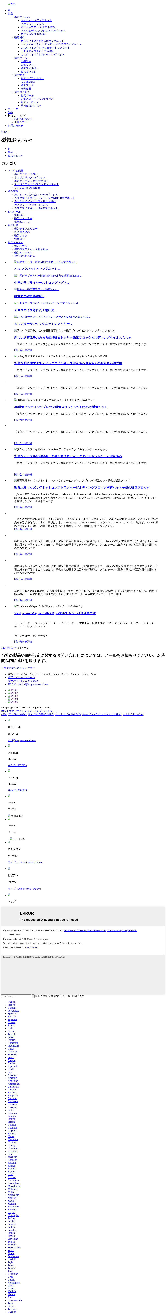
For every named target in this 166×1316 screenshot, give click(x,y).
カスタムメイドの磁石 (68, 714)
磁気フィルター (30, 68)
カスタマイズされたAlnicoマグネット (42, 40)
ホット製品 (7, 711)
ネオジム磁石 (22, 17)
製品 (10, 13)
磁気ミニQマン (29, 102)
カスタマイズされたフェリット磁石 (35, 201)
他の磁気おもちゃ (31, 105)
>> (15, 647)
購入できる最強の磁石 (41, 714)
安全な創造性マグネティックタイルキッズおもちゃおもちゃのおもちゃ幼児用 (68, 363)
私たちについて (23, 118)
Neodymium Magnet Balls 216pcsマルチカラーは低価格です (55, 613)
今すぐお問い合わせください (18, 668)
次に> (11, 647)
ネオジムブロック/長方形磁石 (38, 27)
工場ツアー (20, 122)
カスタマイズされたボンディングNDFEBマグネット (51, 44)
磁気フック (27, 85)
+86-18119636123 (17, 765)
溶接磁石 (26, 61)
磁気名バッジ (28, 71)
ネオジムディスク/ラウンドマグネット (43, 30)
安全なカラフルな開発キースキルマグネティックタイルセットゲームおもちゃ (68, 456)
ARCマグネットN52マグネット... (37, 269)
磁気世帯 (19, 75)
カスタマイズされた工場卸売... (35, 310)
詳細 (29, 350)
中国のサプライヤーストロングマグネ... (41, 282)
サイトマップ (24, 711)
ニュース (13, 109)
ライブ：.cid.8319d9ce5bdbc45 (25, 888)
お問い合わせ (15, 125)
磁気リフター (28, 64)
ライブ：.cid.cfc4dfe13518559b (25, 862)
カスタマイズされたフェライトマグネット (45, 47)
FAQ (10, 112)
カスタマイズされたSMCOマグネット (43, 54)
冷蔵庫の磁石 (28, 81)
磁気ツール (20, 58)
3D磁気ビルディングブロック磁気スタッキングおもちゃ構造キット (60, 407)
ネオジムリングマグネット (36, 20)
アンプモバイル (43, 711)
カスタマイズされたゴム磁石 (37, 51)
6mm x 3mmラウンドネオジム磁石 (101, 714)
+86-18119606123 (17, 790)
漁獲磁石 (26, 88)
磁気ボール (27, 95)
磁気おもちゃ (22, 92)
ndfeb (4, 714)
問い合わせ (20, 350)
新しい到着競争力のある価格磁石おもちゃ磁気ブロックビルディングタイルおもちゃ (72, 337)
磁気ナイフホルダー (32, 78)
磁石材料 (19, 37)
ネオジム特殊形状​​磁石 (34, 34)
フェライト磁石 (17, 714)
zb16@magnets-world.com (22, 740)
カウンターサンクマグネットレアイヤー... (43, 323)
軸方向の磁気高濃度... (29, 296)
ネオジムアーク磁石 (32, 23)
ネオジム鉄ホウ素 (133, 714)
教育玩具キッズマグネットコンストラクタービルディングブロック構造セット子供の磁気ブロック (82, 487)
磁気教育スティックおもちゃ (37, 98)
